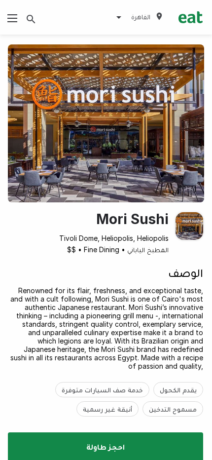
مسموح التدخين (173, 409)
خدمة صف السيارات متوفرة (102, 389)
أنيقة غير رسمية (107, 409)
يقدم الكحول (178, 389)
